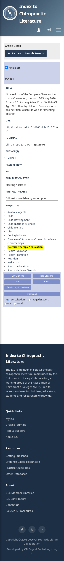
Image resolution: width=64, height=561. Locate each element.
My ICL (10, 418)
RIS (9, 303)
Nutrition (12, 258)
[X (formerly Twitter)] (32, 529)
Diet (9, 231)
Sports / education (17, 266)
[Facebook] (22, 529)
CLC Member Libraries (20, 493)
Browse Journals (16, 424)
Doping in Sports (16, 235)
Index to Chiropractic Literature (32, 13)
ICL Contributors (16, 498)
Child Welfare (15, 227)
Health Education (17, 251)
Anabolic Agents (16, 212)
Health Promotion (17, 254)
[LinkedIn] (42, 529)
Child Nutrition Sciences (21, 223)
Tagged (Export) (40, 299)
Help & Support (15, 430)
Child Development (18, 220)
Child (10, 216)
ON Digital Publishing (37, 549)
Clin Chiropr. (13, 144)
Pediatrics (13, 262)
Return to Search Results (27, 53)
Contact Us (12, 505)
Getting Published (17, 456)
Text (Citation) (17, 299)
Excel (19, 303)
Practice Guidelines (18, 467)
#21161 (9, 78)
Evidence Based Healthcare (23, 461)
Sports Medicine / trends (21, 270)
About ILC (12, 436)
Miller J (11, 158)
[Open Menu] (58, 30)
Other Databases (16, 474)
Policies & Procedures (19, 511)
